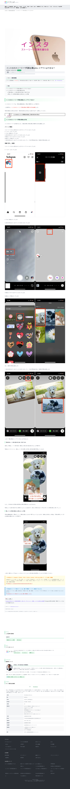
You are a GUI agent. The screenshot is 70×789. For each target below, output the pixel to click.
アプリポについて (8, 741)
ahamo (21, 6)
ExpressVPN (7, 7)
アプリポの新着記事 (24, 741)
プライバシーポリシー (55, 755)
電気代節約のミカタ (39, 775)
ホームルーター (53, 746)
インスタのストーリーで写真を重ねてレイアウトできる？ (19, 88)
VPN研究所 (53, 763)
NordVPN (60, 6)
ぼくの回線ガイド (39, 763)
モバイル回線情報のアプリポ (10, 763)
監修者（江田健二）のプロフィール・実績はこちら (16, 676)
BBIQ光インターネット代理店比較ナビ (12, 774)
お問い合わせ (19, 639)
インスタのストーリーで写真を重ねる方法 (16, 90)
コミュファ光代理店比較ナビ (25, 768)
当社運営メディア (8, 761)
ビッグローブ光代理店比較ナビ (11, 768)
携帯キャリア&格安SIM (9, 6)
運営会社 (17, 7)
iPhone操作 (22, 746)
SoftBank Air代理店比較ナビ (25, 773)
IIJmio (28, 6)
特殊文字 (37, 746)
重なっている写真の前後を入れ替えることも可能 (18, 94)
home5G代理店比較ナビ (40, 773)
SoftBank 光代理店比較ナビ (56, 766)
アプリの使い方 (8, 746)
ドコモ (51, 6)
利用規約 (22, 757)
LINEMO (22, 744)
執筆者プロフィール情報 (11, 639)
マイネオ (24, 6)
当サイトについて (17, 652)
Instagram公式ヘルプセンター (14, 606)
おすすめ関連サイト (23, 7)
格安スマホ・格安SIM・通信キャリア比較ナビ (27, 765)
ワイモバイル (55, 6)
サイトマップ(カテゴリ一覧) (10, 749)
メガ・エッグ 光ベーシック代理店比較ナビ (57, 770)
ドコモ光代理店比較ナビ (40, 766)
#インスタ (19, 70)
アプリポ (6, 10)
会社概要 (6, 752)
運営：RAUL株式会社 (58, 80)
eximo (31, 6)
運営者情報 (7, 755)
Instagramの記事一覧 (11, 10)
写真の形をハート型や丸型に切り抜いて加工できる (19, 92)
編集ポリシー (32, 652)
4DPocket (52, 773)
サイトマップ (12, 7)
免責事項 (7, 757)
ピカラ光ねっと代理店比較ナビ (41, 768)
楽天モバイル (16, 6)
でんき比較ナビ (23, 775)
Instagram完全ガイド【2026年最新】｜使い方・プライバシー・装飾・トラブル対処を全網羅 (25, 601)
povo (35, 6)
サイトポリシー (24, 652)
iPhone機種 (38, 744)
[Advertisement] (35, 19)
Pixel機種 (52, 744)
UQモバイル (46, 6)
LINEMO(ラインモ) (40, 6)
